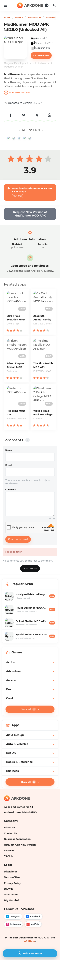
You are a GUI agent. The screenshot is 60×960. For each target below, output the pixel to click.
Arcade (30, 680)
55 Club (8, 856)
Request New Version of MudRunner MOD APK (30, 214)
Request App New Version (20, 844)
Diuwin (8, 888)
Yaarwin (9, 850)
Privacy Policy (12, 883)
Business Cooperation (17, 839)
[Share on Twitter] (23, 115)
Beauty (30, 752)
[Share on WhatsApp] (49, 115)
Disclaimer (10, 871)
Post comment (18, 539)
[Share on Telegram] (36, 115)
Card (30, 698)
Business (30, 771)
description (19, 92)
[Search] (55, 5)
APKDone (29, 941)
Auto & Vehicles (30, 744)
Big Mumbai (11, 900)
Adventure (30, 671)
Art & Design (30, 735)
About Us (9, 827)
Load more (30, 568)
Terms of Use (12, 877)
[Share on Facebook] (10, 115)
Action (30, 662)
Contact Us (10, 833)
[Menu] (5, 5)
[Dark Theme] (47, 5)
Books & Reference (30, 762)
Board (30, 689)
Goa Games (11, 894)
